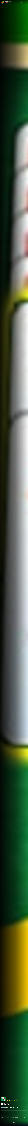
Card (3, 1108)
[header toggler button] (26, 2)
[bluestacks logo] (5, 2)
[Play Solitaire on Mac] (14, 1113)
